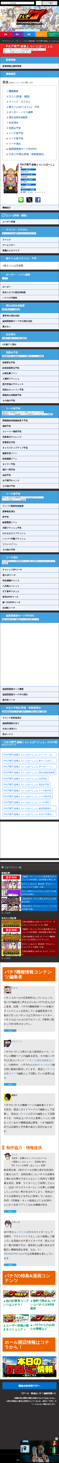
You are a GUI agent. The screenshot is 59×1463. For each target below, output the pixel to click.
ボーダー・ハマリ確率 (21, 112)
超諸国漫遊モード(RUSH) (23, 149)
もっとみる (6, 912)
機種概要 (13, 91)
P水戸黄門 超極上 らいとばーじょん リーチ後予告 (27, 796)
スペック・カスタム (20, 101)
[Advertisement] (29, 654)
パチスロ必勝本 (26, 1113)
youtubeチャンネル (39, 1064)
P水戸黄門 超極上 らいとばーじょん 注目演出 (25, 778)
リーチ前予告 (16, 133)
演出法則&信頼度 (18, 117)
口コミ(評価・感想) (19, 96)
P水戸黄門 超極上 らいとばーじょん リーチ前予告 (27, 790)
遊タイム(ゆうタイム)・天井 (24, 107)
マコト (14, 1154)
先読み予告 (15, 128)
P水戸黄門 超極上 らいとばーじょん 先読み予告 (26, 784)
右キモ (14, 987)
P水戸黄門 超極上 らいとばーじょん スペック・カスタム (31, 754)
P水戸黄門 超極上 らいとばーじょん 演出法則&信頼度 (29, 772)
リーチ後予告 (16, 138)
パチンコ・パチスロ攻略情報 (25, 41)
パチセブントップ (8, 41)
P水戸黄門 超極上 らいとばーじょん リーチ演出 (26, 802)
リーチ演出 (15, 143)
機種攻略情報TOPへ (29, 1385)
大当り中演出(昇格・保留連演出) (26, 154)
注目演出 (13, 122)
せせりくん (16, 1041)
